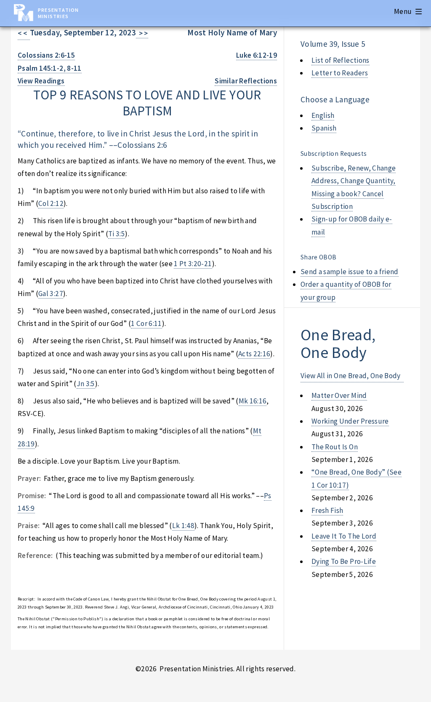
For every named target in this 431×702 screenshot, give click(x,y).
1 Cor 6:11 (146, 323)
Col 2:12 (51, 203)
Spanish (323, 128)
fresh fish (327, 510)
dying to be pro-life (343, 561)
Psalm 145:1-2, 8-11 (50, 68)
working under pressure (350, 421)
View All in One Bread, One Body (351, 375)
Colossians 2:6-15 (46, 55)
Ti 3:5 (116, 233)
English (322, 115)
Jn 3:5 (86, 383)
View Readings (41, 80)
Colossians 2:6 (142, 145)
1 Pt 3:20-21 (193, 263)
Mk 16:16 (253, 401)
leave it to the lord (343, 536)
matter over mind (339, 395)
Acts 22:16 (254, 353)
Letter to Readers (339, 72)
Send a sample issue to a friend (350, 271)
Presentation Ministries (58, 13)
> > (142, 33)
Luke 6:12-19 (256, 55)
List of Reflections (340, 60)
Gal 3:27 (50, 293)
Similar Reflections (246, 80)
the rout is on (334, 446)
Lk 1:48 (183, 525)
